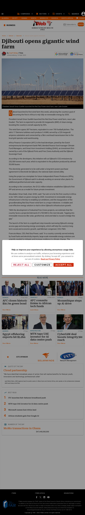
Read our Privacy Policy (50, 259)
